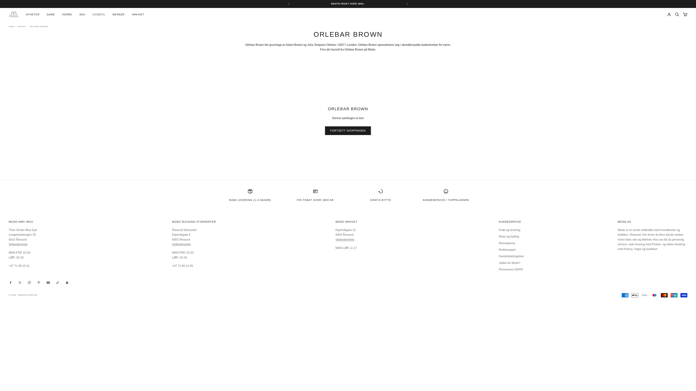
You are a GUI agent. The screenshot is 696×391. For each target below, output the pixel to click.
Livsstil (99, 14)
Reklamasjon (507, 249)
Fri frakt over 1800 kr (315, 200)
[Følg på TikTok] (57, 282)
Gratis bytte (380, 200)
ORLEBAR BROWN (39, 27)
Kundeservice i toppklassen (446, 200)
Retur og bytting (509, 236)
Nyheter (33, 14)
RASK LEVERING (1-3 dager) (250, 200)
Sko (82, 14)
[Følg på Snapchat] (67, 282)
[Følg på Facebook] (10, 282)
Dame (51, 14)
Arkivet (138, 14)
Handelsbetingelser (511, 256)
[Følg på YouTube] (48, 282)
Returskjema (507, 243)
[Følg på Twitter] (20, 282)
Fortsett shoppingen (348, 130)
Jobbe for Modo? (509, 262)
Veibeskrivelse (18, 244)
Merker (119, 14)
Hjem (11, 27)
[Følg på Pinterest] (39, 282)
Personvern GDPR (511, 269)
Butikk (22, 27)
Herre (67, 14)
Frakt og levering (509, 230)
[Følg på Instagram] (29, 282)
